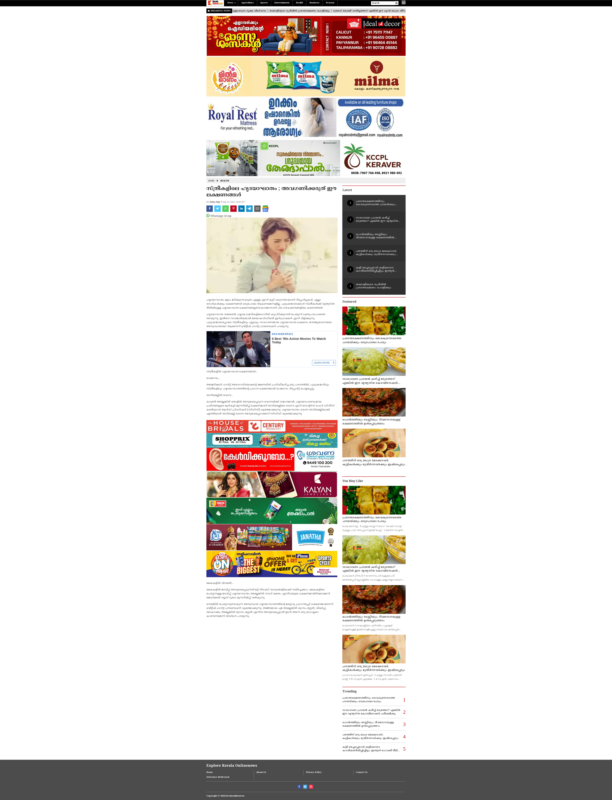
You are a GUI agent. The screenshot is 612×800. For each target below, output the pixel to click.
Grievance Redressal (217, 777)
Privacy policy (314, 772)
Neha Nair (215, 202)
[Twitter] (305, 787)
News (230, 3)
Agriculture (247, 3)
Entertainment (281, 3)
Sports (264, 3)
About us (261, 772)
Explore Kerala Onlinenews (231, 766)
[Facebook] (299, 787)
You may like (352, 481)
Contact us (362, 772)
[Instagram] (311, 787)
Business (314, 3)
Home (211, 181)
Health (299, 3)
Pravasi (330, 3)
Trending (349, 692)
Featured (349, 302)
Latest (347, 190)
